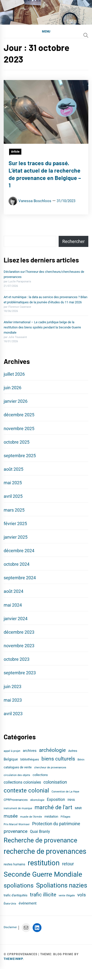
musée (11, 816)
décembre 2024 (19, 550)
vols (81, 895)
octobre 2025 (16, 442)
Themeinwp (13, 959)
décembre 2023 (19, 632)
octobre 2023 (16, 659)
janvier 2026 (15, 401)
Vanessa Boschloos (34, 201)
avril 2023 (13, 713)
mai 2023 (13, 700)
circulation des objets (17, 775)
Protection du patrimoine (56, 823)
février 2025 (15, 523)
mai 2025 (13, 482)
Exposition (56, 799)
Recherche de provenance (40, 840)
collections (40, 775)
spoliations (19, 885)
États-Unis (10, 903)
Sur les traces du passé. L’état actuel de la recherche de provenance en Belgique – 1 (45, 174)
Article (15, 151)
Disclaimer (10, 927)
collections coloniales (22, 782)
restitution (44, 863)
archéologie (52, 750)
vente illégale (67, 895)
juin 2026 (12, 387)
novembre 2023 (19, 645)
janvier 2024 (15, 618)
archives (30, 750)
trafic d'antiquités (15, 895)
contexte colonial (26, 790)
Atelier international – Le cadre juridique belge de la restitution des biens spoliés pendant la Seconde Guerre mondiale (42, 327)
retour (68, 863)
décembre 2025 (19, 414)
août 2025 (13, 469)
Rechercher (73, 241)
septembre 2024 (20, 577)
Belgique (11, 759)
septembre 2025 (20, 455)
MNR (78, 808)
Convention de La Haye (65, 791)
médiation (51, 816)
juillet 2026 (14, 374)
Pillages (65, 816)
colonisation (55, 782)
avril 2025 (13, 496)
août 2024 (13, 591)
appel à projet (12, 751)
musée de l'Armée (31, 816)
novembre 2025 (19, 428)
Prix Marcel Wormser (17, 824)
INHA (71, 800)
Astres (72, 751)
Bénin (81, 759)
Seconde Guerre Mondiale (43, 874)
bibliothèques (29, 759)
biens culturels (58, 759)
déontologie (37, 800)
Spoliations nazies (61, 885)
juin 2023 (12, 686)
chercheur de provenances (50, 767)
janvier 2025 (15, 537)
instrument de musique (18, 808)
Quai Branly (40, 831)
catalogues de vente (18, 767)
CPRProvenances (16, 800)
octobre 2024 (16, 564)
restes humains (14, 864)
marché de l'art (53, 807)
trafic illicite (43, 894)
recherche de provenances (45, 851)
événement (28, 903)
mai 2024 (13, 605)
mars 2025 (14, 510)
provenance (15, 831)
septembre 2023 (20, 672)
